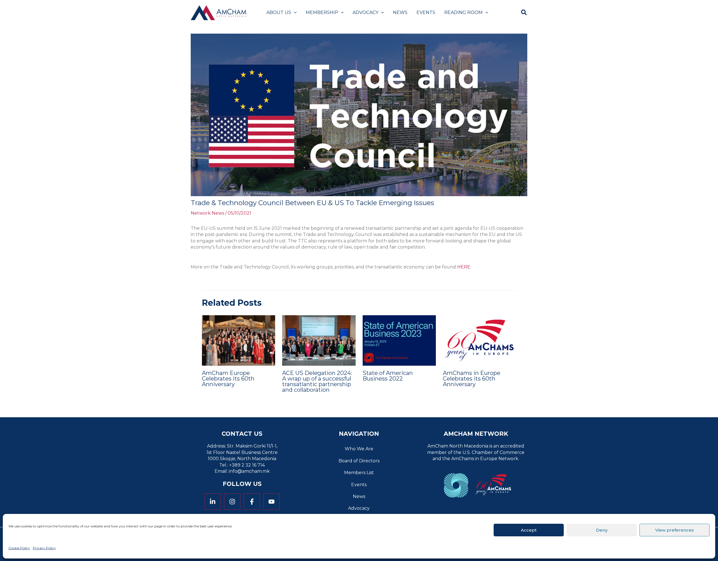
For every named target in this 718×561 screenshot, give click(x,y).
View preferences (674, 529)
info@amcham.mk (249, 471)
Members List (359, 472)
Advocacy (359, 508)
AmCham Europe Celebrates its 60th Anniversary (228, 379)
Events (359, 484)
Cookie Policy (19, 548)
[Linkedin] (212, 501)
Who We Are (359, 448)
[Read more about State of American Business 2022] (399, 340)
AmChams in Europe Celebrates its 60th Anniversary (471, 379)
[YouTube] (271, 501)
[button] (294, 12)
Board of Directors (359, 460)
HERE (463, 267)
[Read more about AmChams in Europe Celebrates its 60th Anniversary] (479, 340)
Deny (601, 529)
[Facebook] (252, 501)
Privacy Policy (44, 548)
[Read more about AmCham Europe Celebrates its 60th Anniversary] (238, 340)
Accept (529, 529)
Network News (207, 213)
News (359, 496)
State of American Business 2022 (388, 376)
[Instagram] (232, 501)
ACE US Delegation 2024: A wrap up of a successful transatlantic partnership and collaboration (317, 381)
